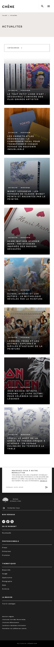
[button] (15, 48)
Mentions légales (8, 616)
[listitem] (3, 521)
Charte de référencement (10, 622)
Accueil (4, 15)
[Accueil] (13, 6)
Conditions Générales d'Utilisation (14, 625)
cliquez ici (43, 480)
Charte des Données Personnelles (14, 619)
